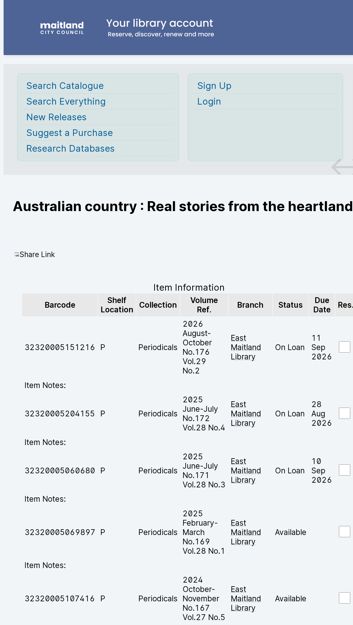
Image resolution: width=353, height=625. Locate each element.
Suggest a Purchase (69, 132)
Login (209, 101)
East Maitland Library (246, 347)
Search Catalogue (65, 85)
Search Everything (66, 101)
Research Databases (70, 148)
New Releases (56, 116)
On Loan (290, 347)
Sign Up (214, 85)
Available (290, 532)
